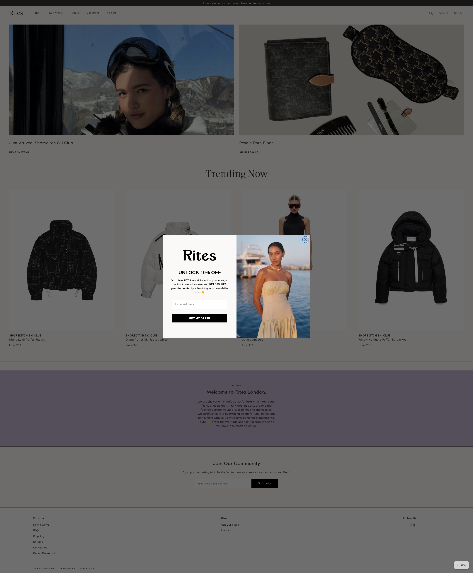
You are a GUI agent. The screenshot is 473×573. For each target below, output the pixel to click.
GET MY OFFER (199, 318)
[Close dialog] (305, 239)
